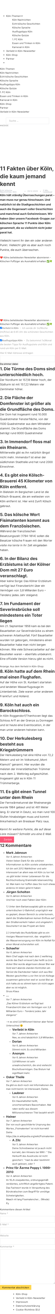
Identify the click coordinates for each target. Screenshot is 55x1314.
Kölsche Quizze (20, 35)
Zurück (8, 839)
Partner (10, 58)
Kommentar (7, 1246)
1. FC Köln (17, 39)
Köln (14, 192)
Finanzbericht (25, 585)
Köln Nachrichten (21, 19)
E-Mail (47, 834)
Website (4, 1235)
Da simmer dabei (9, 364)
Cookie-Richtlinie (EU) (28, 1309)
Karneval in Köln (21, 47)
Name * (4, 1213)
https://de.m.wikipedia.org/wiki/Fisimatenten (30, 1136)
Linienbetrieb (8, 691)
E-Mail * (4, 1224)
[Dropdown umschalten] (22, 16)
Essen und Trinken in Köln (26, 43)
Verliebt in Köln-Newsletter (20, 50)
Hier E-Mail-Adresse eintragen (16, 352)
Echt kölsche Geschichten (26, 23)
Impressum (22, 1301)
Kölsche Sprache (21, 27)
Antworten (26, 856)
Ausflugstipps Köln (22, 31)
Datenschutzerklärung (28, 1305)
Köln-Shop (5, 103)
